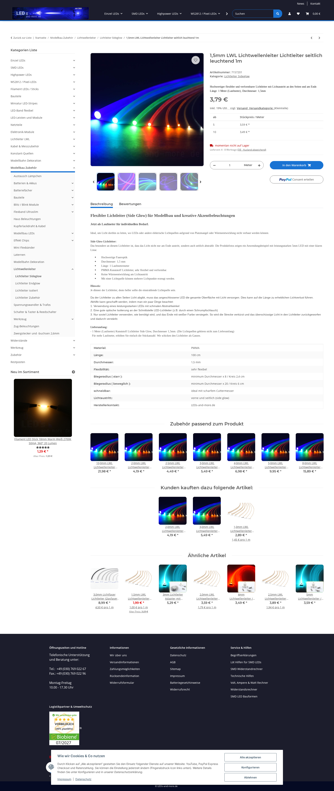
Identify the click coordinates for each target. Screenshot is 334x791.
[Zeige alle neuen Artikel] (73, 372)
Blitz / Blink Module (26, 204)
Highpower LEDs (21, 75)
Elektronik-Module (22, 132)
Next (200, 182)
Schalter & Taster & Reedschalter (35, 312)
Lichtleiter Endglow (27, 283)
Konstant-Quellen (22, 153)
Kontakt (315, 3)
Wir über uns (118, 655)
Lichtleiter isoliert (26, 290)
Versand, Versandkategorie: (255, 108)
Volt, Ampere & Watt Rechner (249, 682)
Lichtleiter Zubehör (27, 297)
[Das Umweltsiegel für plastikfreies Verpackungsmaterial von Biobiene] (65, 728)
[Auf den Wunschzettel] (195, 60)
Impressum (64, 779)
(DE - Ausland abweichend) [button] (251, 149)
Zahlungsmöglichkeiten (125, 669)
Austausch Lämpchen (28, 176)
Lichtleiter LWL (20, 139)
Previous (93, 182)
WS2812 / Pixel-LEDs (24, 82)
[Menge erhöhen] (259, 165)
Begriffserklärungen (243, 655)
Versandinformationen (124, 662)
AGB (173, 662)
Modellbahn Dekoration (26, 160)
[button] (289, 13)
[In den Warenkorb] (93, 51)
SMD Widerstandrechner (247, 669)
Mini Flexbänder (24, 247)
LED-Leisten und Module (26, 117)
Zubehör (16, 355)
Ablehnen (250, 777)
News (300, 3)
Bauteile (16, 96)
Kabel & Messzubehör (25, 146)
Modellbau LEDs (24, 233)
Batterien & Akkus (25, 183)
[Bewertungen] (43, 447)
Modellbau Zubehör (24, 168)
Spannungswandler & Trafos (32, 305)
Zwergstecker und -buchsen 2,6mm (36, 333)
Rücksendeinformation (124, 676)
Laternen (19, 255)
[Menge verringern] (214, 165)
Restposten (18, 362)
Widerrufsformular (122, 682)
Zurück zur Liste (22, 37)
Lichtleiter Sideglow (237, 76)
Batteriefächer (23, 190)
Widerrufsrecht (180, 689)
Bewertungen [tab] (130, 204)
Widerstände (19, 340)
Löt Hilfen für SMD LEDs (246, 662)
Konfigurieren (250, 767)
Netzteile (16, 125)
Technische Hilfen (242, 676)
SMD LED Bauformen (244, 696)
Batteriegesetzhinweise (185, 682)
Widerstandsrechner (244, 689)
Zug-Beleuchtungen (26, 326)
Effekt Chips (21, 240)
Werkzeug (20, 319)
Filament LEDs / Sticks (25, 89)
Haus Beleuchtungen (27, 219)
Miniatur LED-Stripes (24, 103)
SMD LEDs (17, 67)
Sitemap (175, 669)
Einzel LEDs (18, 60)
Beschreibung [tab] (101, 204)
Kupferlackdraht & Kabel (30, 226)
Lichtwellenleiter (25, 269)
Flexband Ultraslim (26, 212)
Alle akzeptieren (250, 757)
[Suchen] (277, 13)
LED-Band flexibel (22, 110)
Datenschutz (83, 779)
